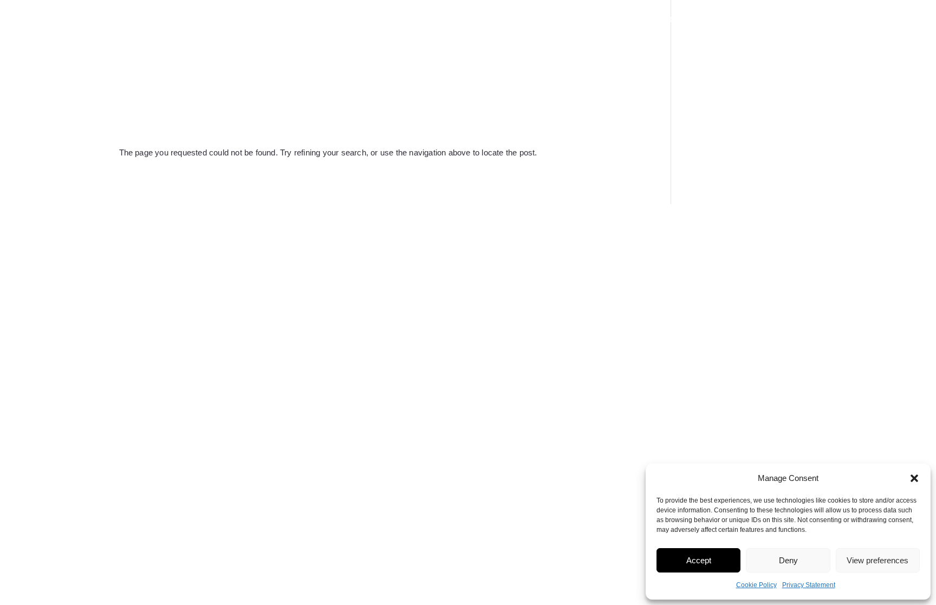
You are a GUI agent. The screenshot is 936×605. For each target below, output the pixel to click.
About (443, 20)
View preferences (877, 560)
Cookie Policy (756, 585)
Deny (788, 560)
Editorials (727, 20)
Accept (698, 560)
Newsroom (655, 20)
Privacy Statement (808, 585)
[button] (914, 478)
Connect (793, 20)
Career (592, 20)
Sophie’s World (516, 20)
